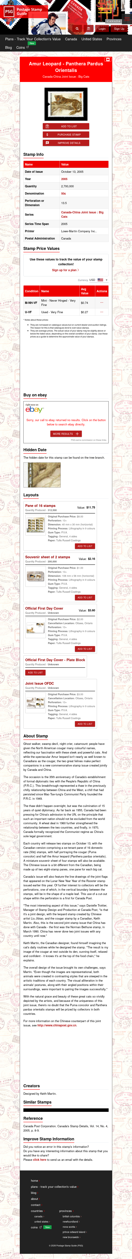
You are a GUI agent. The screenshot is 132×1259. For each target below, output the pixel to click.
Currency (83, 280)
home (34, 1180)
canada (38, 1216)
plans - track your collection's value (53, 1186)
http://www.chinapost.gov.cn (56, 1025)
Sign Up (119, 28)
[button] (102, 302)
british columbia (71, 1216)
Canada (71, 38)
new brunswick (71, 1237)
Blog (8, 47)
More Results (63, 433)
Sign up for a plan (64, 270)
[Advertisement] (66, 364)
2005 (64, 179)
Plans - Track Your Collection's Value (33, 38)
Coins (23, 46)
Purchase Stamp (69, 134)
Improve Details (69, 143)
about (34, 1198)
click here (39, 1159)
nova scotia (69, 1226)
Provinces (114, 38)
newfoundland (70, 1221)
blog (33, 1192)
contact (35, 1204)
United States (91, 38)
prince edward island (74, 1232)
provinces (65, 1211)
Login (102, 28)
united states (41, 1221)
